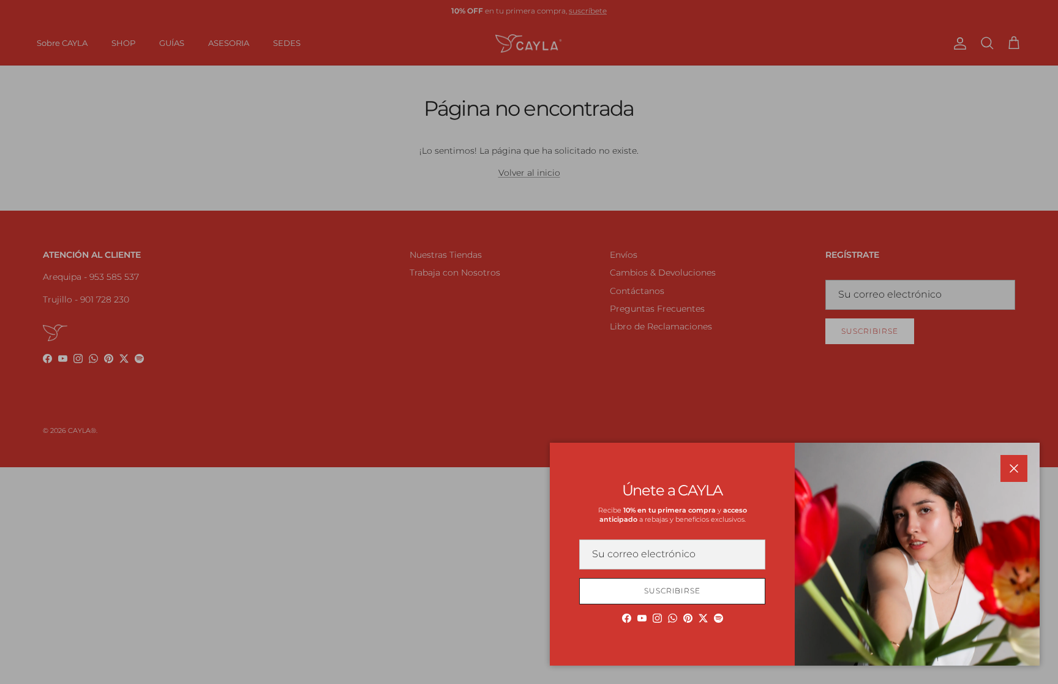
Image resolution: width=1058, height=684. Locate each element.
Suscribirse (672, 590)
